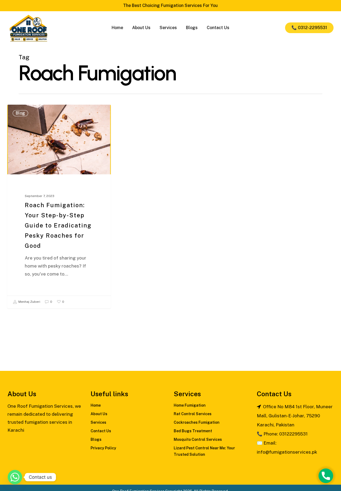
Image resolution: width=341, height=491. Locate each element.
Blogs (96, 439)
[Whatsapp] (15, 477)
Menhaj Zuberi (29, 302)
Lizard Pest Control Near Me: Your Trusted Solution (204, 451)
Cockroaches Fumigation (197, 422)
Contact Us (101, 431)
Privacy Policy (103, 448)
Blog (20, 113)
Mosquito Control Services (198, 439)
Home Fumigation (190, 405)
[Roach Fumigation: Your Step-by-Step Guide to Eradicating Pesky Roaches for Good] (59, 206)
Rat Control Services (193, 414)
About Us (99, 414)
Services (98, 422)
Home (96, 405)
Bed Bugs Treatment (193, 431)
